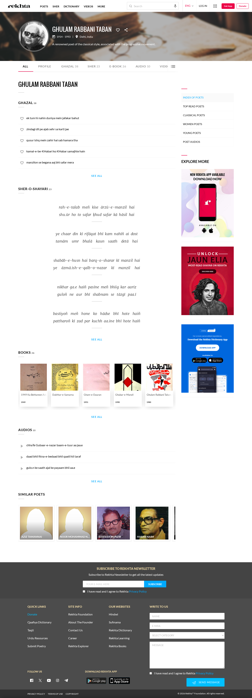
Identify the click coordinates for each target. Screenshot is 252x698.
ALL (25, 66)
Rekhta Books (117, 646)
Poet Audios (191, 141)
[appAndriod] (96, 680)
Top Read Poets (193, 106)
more (101, 6)
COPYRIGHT (72, 693)
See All (96, 176)
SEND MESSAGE (209, 682)
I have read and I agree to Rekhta (117, 591)
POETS (44, 6)
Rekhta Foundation (80, 614)
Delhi (83, 36)
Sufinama (115, 622)
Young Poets (192, 132)
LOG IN (203, 5)
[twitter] (40, 680)
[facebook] (31, 680)
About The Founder (80, 622)
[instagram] (58, 680)
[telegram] (66, 680)
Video (166, 66)
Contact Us (75, 630)
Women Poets (192, 124)
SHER (56, 6)
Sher (94, 66)
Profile (44, 66)
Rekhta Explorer (78, 646)
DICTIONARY (71, 6)
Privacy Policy (138, 591)
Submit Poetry (36, 646)
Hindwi (113, 614)
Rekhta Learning (119, 638)
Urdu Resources (37, 638)
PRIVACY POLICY (36, 693)
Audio (143, 66)
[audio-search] (175, 6)
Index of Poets (193, 97)
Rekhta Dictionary (120, 630)
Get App (228, 6)
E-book (117, 66)
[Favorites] (118, 29)
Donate (242, 6)
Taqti (30, 630)
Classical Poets (194, 115)
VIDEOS (88, 6)
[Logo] (19, 6)
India (90, 36)
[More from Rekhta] (215, 6)
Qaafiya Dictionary (39, 622)
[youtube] (49, 680)
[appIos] (119, 680)
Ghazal (69, 66)
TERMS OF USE (55, 693)
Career (72, 638)
